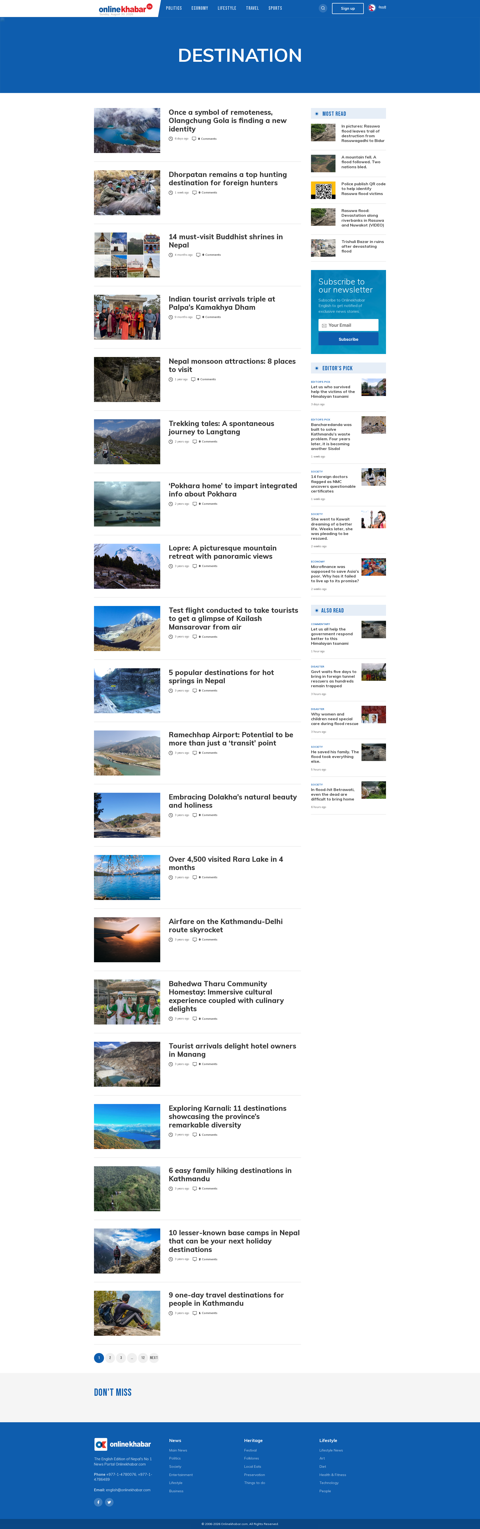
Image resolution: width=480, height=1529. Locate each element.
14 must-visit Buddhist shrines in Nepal (226, 240)
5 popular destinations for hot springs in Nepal (221, 676)
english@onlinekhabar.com (128, 1490)
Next (154, 1358)
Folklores (251, 1458)
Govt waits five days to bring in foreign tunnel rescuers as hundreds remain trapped (333, 678)
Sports (275, 8)
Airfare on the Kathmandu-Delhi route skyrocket (226, 925)
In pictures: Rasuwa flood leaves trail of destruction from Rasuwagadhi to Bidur (363, 133)
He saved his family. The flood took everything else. (335, 757)
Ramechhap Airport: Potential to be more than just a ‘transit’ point (231, 738)
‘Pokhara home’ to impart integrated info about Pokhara (233, 490)
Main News (178, 1450)
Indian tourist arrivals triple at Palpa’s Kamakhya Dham (222, 303)
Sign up (348, 8)
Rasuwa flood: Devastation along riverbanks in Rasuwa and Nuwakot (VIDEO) (363, 218)
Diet (323, 1466)
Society (175, 1466)
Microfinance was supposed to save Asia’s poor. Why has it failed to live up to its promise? (335, 574)
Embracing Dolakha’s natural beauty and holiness (233, 801)
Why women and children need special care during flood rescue (334, 719)
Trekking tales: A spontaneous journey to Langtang (221, 427)
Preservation (254, 1474)
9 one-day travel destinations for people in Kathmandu (226, 1299)
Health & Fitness (333, 1474)
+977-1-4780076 (121, 1474)
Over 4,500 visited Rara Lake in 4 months (226, 863)
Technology (329, 1482)
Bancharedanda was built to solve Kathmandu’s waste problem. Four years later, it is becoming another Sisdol (331, 436)
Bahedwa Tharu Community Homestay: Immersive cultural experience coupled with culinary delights (226, 996)
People (325, 1491)
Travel (252, 8)
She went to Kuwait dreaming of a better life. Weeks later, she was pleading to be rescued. (332, 529)
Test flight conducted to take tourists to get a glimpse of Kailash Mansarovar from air (233, 618)
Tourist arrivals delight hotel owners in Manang (232, 1050)
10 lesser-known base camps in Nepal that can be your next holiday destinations (234, 1241)
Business (176, 1491)
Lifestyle (227, 8)
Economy (200, 8)
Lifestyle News (331, 1450)
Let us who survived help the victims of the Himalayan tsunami (333, 391)
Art (322, 1458)
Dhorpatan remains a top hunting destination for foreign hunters (228, 178)
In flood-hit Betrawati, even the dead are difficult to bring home (332, 794)
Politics (174, 8)
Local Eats (252, 1466)
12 (143, 1358)
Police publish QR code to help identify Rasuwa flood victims (364, 189)
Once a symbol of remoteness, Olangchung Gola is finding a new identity (228, 120)
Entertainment (181, 1474)
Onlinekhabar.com (131, 1464)
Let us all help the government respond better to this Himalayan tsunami (332, 636)
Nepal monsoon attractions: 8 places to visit (232, 365)
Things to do (254, 1482)
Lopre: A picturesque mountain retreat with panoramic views (223, 552)
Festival (250, 1450)
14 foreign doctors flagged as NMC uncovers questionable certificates (333, 484)
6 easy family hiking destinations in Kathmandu (230, 1174)
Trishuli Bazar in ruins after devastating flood (363, 246)
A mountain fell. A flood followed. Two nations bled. (361, 162)
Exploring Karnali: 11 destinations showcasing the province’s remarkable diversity (227, 1116)
